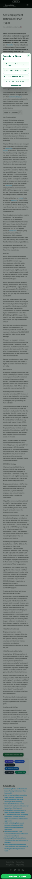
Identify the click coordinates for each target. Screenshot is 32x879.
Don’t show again (16, 85)
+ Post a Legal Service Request (16, 876)
